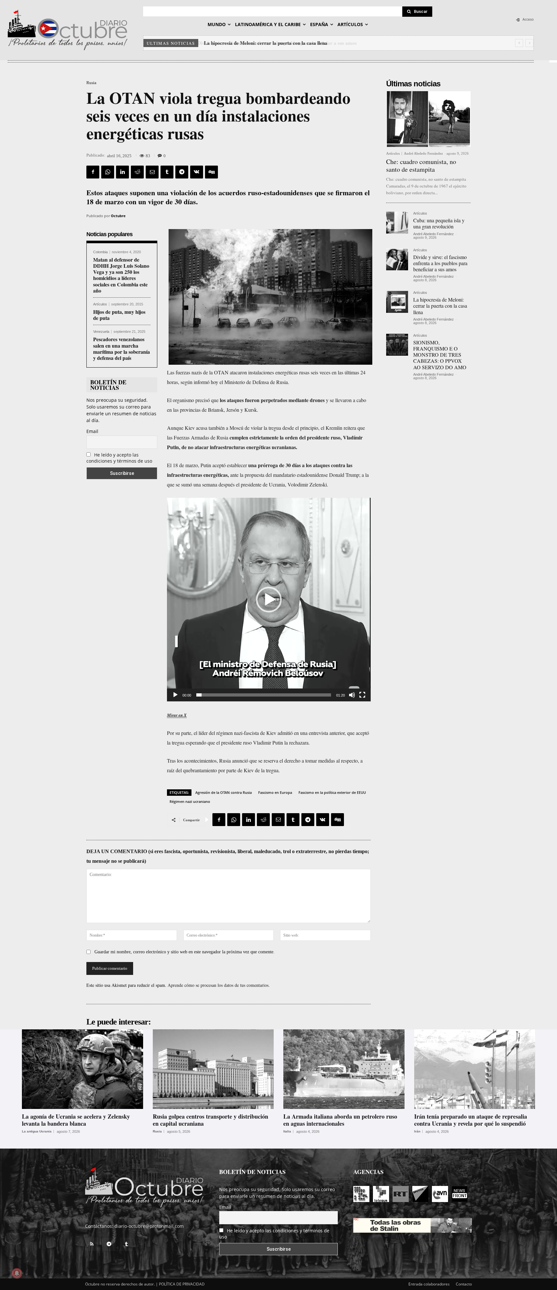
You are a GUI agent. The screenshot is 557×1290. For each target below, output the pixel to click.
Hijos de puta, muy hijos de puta (119, 315)
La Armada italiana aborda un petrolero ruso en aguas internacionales (340, 1120)
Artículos (100, 304)
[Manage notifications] (17, 1273)
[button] (269, 599)
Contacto (464, 1284)
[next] (529, 43)
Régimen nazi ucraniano (190, 801)
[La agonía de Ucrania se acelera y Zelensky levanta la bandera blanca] (82, 1069)
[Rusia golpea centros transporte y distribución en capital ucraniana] (213, 1069)
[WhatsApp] (107, 172)
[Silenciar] (352, 695)
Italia (287, 1131)
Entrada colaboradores (429, 1284)
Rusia (91, 83)
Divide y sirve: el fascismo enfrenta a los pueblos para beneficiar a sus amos (440, 263)
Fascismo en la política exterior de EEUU (332, 792)
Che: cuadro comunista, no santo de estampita (421, 165)
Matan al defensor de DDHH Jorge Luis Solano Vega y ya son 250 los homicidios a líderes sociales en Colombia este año (121, 275)
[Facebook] (92, 172)
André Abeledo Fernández (423, 153)
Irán (417, 1131)
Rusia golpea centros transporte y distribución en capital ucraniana (210, 1120)
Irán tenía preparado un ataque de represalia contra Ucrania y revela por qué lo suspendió (470, 1120)
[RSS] (91, 1244)
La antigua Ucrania (37, 1131)
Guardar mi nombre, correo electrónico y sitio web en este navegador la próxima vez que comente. (184, 951)
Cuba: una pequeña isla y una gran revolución (438, 223)
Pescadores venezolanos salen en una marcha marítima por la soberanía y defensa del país (121, 348)
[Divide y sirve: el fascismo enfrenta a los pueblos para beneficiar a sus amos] (397, 259)
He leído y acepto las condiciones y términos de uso (119, 458)
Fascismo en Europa (275, 792)
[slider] (263, 695)
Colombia (100, 252)
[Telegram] (181, 172)
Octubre (118, 215)
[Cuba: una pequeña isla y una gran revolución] (397, 223)
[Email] (152, 172)
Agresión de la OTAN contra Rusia (223, 792)
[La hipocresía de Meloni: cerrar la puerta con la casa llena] (397, 302)
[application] (269, 599)
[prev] (519, 43)
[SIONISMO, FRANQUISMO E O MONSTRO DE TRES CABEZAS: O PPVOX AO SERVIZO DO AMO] (397, 345)
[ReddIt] (137, 172)
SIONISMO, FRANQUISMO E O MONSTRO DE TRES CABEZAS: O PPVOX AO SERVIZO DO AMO (439, 355)
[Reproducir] (175, 695)
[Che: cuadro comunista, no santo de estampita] (428, 119)
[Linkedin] (122, 172)
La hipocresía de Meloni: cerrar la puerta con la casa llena (265, 42)
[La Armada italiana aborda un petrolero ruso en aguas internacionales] (344, 1069)
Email (92, 431)
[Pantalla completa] (362, 695)
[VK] (196, 172)
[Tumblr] (167, 172)
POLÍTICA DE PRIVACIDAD (182, 1284)
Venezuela (101, 331)
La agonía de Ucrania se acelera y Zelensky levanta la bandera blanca (76, 1120)
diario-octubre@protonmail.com (149, 1226)
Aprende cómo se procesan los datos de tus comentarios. (219, 985)
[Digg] (211, 172)
